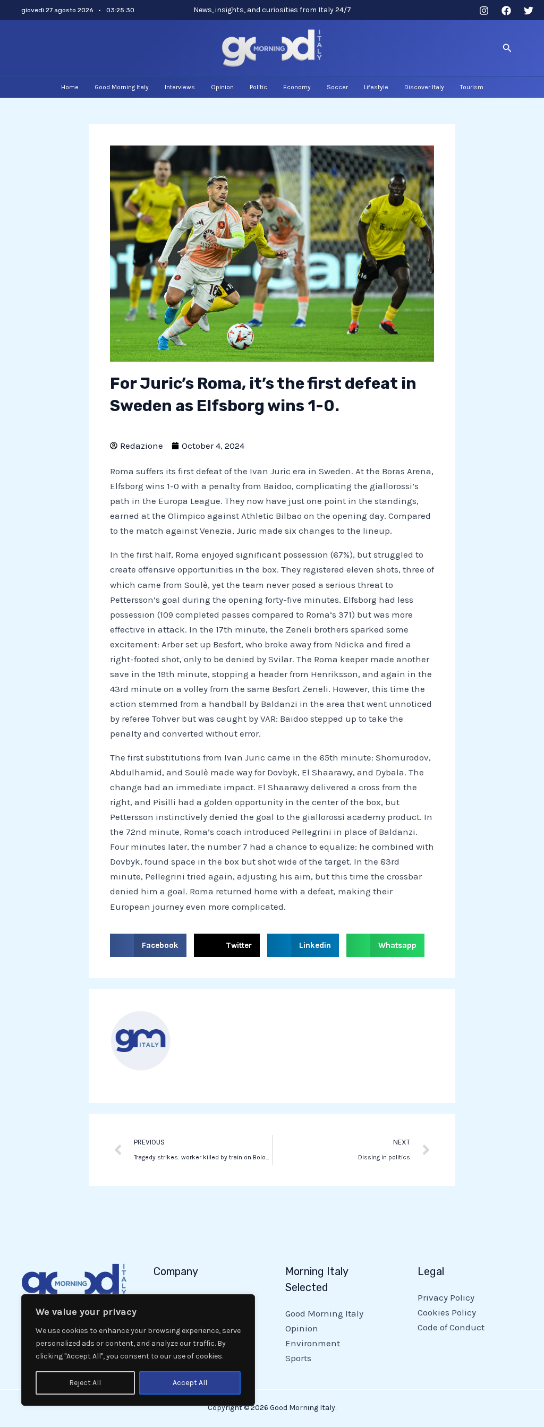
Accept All (190, 1382)
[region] (138, 1350)
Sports (298, 1358)
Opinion (301, 1328)
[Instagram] (484, 10)
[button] (507, 48)
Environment (312, 1343)
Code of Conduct (451, 1327)
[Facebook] (506, 10)
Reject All (85, 1382)
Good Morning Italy (324, 1313)
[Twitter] (528, 10)
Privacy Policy (446, 1297)
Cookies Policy (447, 1312)
